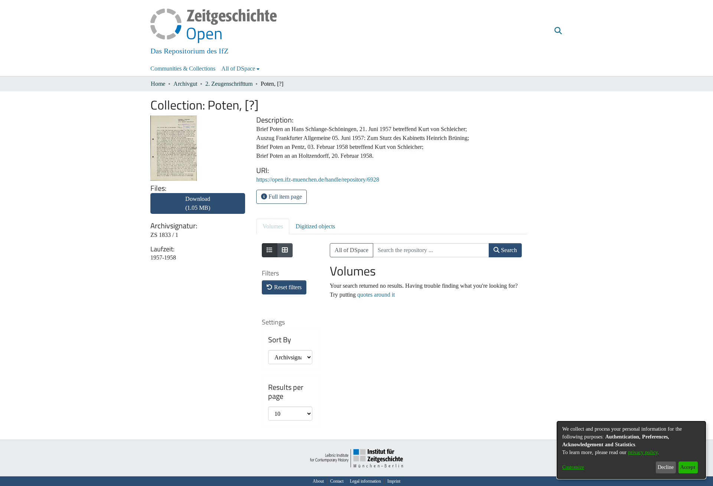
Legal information (365, 481)
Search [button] (508, 250)
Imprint (393, 481)
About (318, 481)
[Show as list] (269, 250)
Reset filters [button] (287, 287)
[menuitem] (240, 68)
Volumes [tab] (273, 226)
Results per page (285, 392)
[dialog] (631, 450)
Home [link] (158, 84)
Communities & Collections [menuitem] (182, 68)
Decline (666, 467)
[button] (558, 30)
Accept (688, 467)
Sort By (279, 339)
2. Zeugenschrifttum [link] (229, 84)
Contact (337, 481)
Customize (573, 467)
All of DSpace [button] (238, 68)
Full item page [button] (284, 196)
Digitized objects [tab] (315, 226)
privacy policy (643, 452)
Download (197, 203)
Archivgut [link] (185, 84)
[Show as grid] (285, 250)
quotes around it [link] (376, 294)
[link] (197, 208)
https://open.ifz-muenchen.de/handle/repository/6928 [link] (317, 179)
